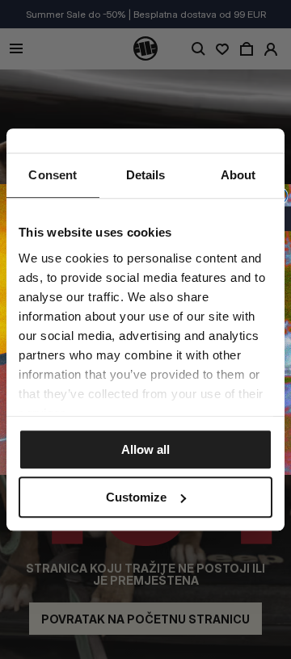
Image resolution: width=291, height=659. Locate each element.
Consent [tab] (52, 175)
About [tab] (238, 175)
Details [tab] (146, 175)
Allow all (145, 449)
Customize (136, 497)
